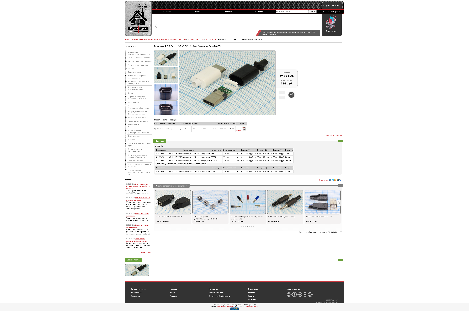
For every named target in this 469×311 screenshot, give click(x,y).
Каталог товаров (138, 289)
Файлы (239, 130)
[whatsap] (310, 294)
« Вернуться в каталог (333, 136)
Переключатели (134, 136)
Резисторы (132, 140)
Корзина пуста (331, 31)
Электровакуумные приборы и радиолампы (139, 165)
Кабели (130, 93)
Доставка (228, 11)
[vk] (299, 294)
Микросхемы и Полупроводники (134, 126)
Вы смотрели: (133, 260)
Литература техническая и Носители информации (138, 113)
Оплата (197, 11)
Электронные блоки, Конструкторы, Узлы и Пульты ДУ (139, 172)
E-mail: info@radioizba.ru (219, 296)
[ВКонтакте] (330, 179)
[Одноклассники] (335, 179)
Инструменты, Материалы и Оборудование (138, 82)
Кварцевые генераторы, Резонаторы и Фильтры (137, 98)
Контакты (259, 11)
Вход (325, 12)
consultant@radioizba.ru (225, 307)
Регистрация (335, 12)
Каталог (167, 11)
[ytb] (305, 294)
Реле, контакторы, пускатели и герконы (139, 144)
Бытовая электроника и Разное (140, 61)
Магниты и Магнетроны (137, 117)
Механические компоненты (138, 121)
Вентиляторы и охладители (138, 65)
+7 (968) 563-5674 (250, 307)
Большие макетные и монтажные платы (138, 199)
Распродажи (136, 292)
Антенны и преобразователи (139, 58)
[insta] (289, 294)
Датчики (131, 68)
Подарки (173, 296)
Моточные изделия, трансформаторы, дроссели (138, 131)
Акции (172, 292)
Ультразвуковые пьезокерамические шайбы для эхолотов (138, 186)
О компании (253, 289)
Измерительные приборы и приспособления (138, 77)
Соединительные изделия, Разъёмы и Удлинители (138, 156)
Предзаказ (135, 296)
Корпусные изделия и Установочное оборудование (139, 107)
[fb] (294, 294)
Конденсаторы (133, 102)
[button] (156, 26)
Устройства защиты (135, 161)
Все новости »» (145, 252)
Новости (251, 292)
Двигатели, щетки (135, 72)
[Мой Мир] (337, 179)
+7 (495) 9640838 (332, 5)
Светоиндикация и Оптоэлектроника (135, 150)
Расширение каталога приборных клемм (136, 240)
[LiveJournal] (340, 179)
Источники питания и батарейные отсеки (136, 88)
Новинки (173, 289)
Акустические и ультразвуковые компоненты (139, 53)
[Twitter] (332, 179)
